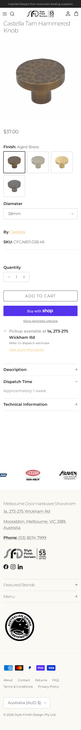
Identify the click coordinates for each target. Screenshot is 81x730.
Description (15, 369)
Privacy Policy (48, 687)
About (8, 680)
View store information (26, 350)
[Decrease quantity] (8, 277)
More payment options (40, 321)
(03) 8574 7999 (24, 537)
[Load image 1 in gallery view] (40, 81)
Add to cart (40, 296)
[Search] (14, 14)
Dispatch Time (17, 381)
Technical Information (25, 404)
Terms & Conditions (18, 687)
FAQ (55, 680)
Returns (41, 680)
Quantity (12, 267)
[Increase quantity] (25, 277)
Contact (24, 680)
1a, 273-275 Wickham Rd (26, 511)
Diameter (12, 203)
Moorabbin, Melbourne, (25, 521)
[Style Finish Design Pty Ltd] (40, 14)
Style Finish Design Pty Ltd (35, 715)
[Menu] (5, 14)
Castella (17, 232)
